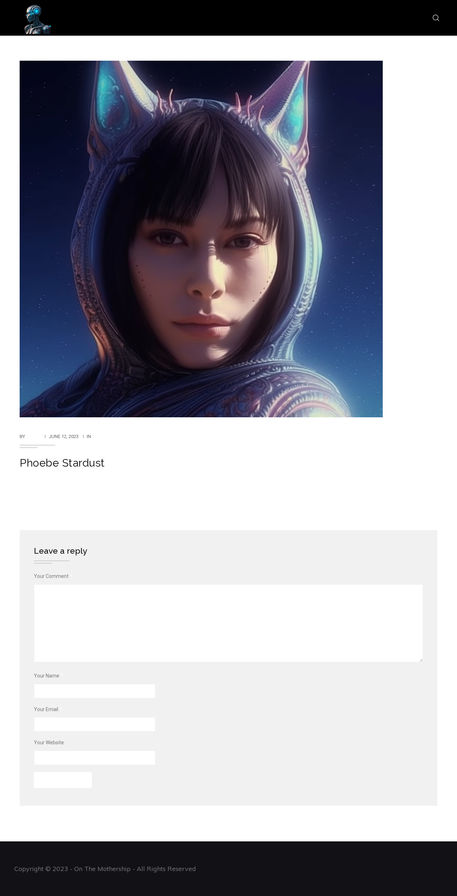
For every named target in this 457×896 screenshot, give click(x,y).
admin (33, 436)
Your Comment (53, 576)
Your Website (49, 742)
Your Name (48, 676)
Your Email (48, 709)
